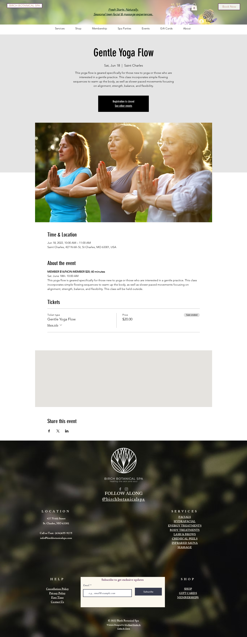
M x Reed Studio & (133, 625)
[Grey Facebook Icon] (120, 489)
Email (86, 585)
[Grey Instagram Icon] (126, 489)
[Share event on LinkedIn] (67, 431)
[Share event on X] (58, 431)
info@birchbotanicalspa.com (56, 538)
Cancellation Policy (57, 589)
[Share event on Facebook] (49, 431)
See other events (123, 106)
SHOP (188, 589)
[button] (194, 6)
